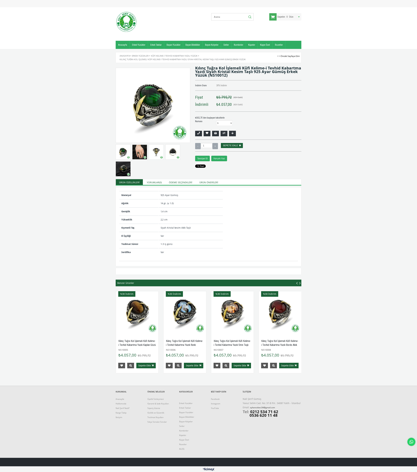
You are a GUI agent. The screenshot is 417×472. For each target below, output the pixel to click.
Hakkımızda (121, 403)
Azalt (198, 146)
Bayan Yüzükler (173, 45)
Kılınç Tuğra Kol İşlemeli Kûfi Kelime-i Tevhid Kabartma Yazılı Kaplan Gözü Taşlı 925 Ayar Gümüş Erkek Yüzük (137, 344)
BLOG (181, 449)
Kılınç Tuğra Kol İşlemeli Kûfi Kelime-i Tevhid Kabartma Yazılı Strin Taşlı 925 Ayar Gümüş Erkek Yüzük (232, 344)
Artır (215, 146)
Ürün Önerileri (208, 182)
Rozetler (279, 45)
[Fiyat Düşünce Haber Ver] (232, 133)
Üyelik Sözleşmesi (155, 399)
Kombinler (238, 45)
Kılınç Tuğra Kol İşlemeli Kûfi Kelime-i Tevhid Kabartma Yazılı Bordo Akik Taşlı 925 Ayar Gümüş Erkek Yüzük (279, 344)
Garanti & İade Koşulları (158, 403)
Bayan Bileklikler (193, 45)
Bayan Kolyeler (211, 45)
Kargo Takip (121, 412)
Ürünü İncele (130, 365)
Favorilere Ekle (121, 365)
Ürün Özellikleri (129, 182)
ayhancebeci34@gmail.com (262, 407)
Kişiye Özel (265, 45)
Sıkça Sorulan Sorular (157, 421)
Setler (226, 45)
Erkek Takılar (156, 45)
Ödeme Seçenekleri (180, 182)
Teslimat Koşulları (155, 417)
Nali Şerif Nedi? (122, 408)
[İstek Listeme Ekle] (215, 133)
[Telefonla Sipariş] (198, 133)
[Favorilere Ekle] (207, 133)
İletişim (119, 417)
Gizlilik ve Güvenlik (155, 412)
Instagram (215, 403)
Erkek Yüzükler (138, 45)
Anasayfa (122, 45)
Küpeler (251, 45)
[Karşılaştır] (224, 133)
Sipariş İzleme (153, 408)
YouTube (215, 408)
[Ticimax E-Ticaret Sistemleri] (208, 469)
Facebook (215, 399)
